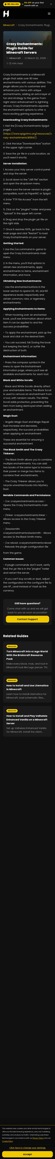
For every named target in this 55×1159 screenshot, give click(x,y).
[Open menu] (49, 13)
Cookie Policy (7, 1141)
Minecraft (9, 25)
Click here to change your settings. (27, 1147)
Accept (27, 1154)
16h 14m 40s (13, 4)
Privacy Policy (38, 1138)
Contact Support (27, 619)
